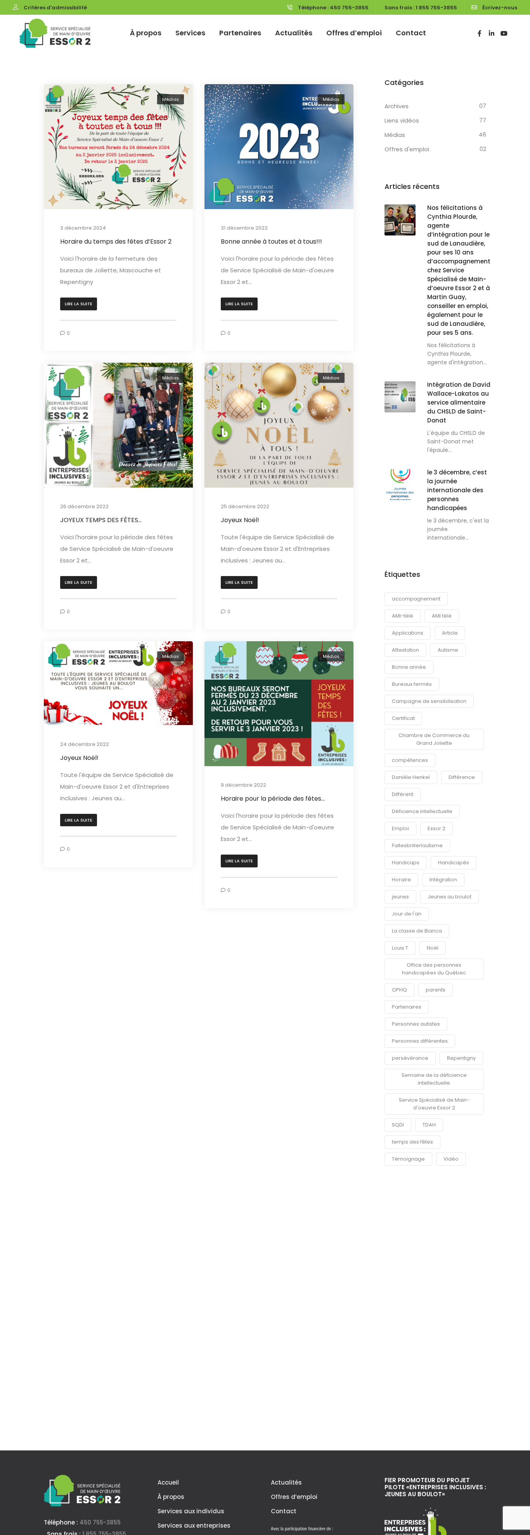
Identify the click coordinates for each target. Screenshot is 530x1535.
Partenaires (240, 33)
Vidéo (451, 1159)
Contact (411, 33)
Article (450, 633)
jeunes (400, 896)
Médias (170, 99)
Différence (462, 777)
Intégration (443, 879)
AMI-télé (402, 616)
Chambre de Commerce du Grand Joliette (433, 739)
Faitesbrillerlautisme (417, 845)
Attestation (405, 650)
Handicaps (405, 862)
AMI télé (442, 616)
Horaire (401, 879)
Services (190, 33)
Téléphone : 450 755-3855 (333, 7)
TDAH (429, 1124)
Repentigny (461, 1058)
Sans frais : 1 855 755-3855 (421, 7)
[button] (78, 304)
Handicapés (453, 862)
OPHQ (399, 989)
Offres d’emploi (354, 33)
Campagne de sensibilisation (429, 701)
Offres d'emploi (407, 149)
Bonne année (409, 667)
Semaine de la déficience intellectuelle (434, 1079)
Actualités (293, 33)
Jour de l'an (406, 913)
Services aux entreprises (194, 1525)
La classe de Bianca (417, 930)
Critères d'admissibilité (55, 7)
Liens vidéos (402, 120)
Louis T (400, 948)
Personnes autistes (416, 1024)
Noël (432, 948)
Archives (397, 106)
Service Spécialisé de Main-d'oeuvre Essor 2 (434, 1103)
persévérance (410, 1058)
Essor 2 (436, 828)
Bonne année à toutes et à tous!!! (271, 241)
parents (435, 989)
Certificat (403, 718)
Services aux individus (191, 1511)
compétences (410, 760)
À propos (145, 33)
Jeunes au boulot (449, 896)
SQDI (398, 1124)
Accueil (168, 1482)
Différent (402, 794)
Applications (407, 633)
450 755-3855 (100, 1522)
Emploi (400, 828)
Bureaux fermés (412, 684)
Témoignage (408, 1159)
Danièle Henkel (411, 777)
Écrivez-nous (499, 7)
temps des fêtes (412, 1142)
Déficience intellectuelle (422, 811)
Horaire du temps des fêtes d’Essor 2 (115, 241)
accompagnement (416, 598)
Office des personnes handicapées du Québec (434, 968)
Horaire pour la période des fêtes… (273, 798)
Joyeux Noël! (240, 520)
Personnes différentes (420, 1041)
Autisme (448, 650)
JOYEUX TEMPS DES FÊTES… (101, 520)
